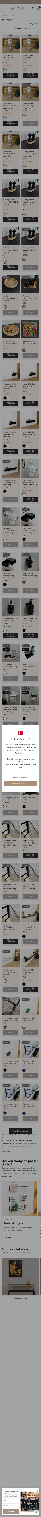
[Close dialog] (37, 1490)
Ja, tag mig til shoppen (20, 783)
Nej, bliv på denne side (20, 777)
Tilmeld (11, 1511)
